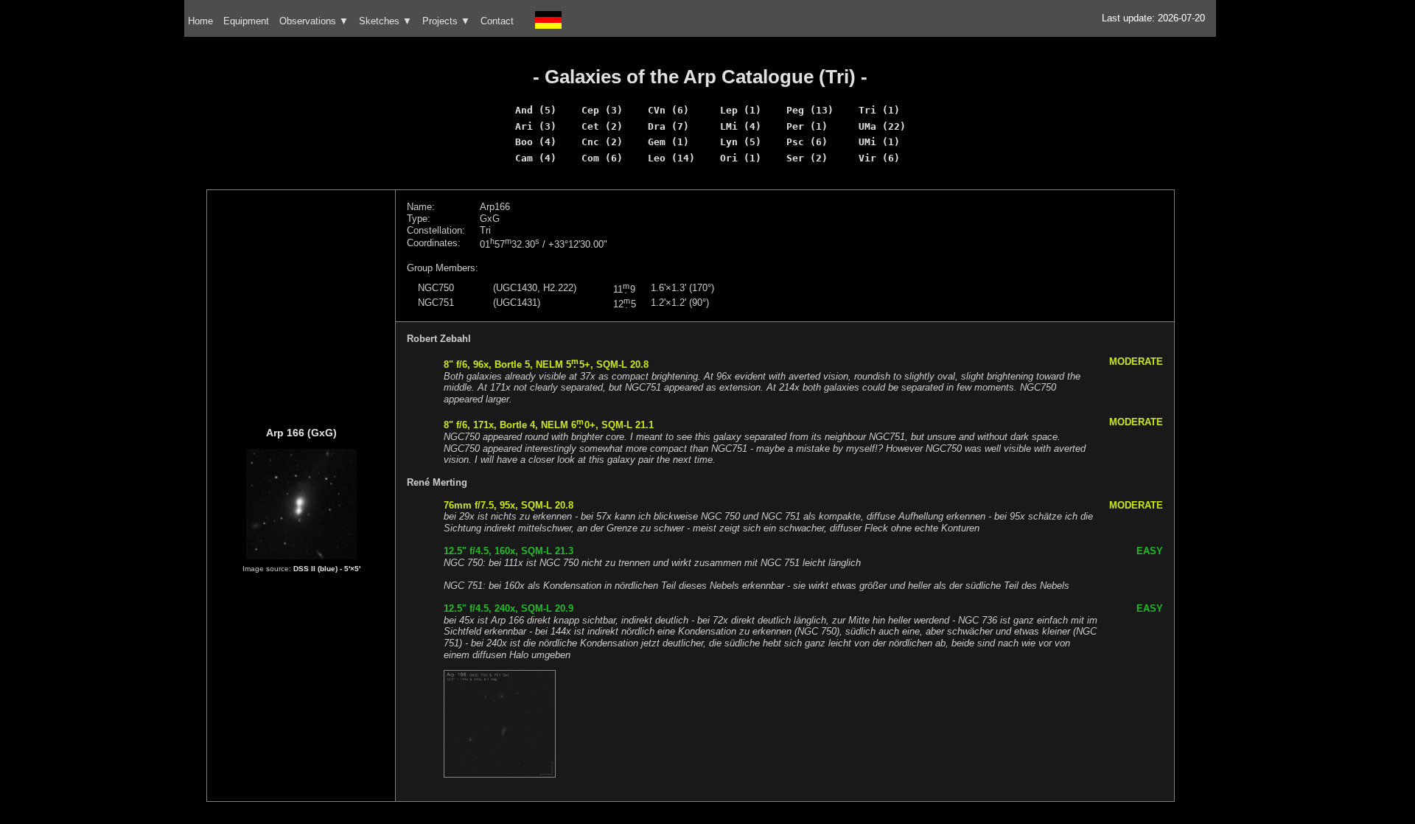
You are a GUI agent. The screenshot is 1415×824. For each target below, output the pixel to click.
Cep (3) (602, 110)
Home (200, 21)
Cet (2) (602, 126)
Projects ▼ (446, 21)
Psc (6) (807, 141)
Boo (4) (535, 141)
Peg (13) (810, 110)
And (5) (535, 110)
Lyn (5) (740, 141)
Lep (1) (740, 110)
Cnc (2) (602, 141)
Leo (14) (671, 158)
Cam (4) (535, 158)
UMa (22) (882, 126)
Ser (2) (807, 158)
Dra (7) (668, 126)
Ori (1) (740, 158)
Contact (497, 21)
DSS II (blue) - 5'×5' (326, 569)
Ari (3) (535, 126)
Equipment (246, 21)
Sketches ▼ (385, 21)
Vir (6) (879, 158)
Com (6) (602, 158)
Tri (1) (879, 110)
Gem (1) (668, 141)
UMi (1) (879, 141)
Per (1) (807, 126)
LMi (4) (740, 126)
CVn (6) (668, 110)
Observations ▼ (314, 21)
